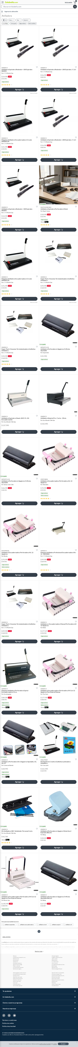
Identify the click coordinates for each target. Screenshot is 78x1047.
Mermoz (15, 956)
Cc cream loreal (55, 961)
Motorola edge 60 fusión (57, 968)
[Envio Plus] (5, 23)
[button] (39, 7)
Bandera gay (54, 966)
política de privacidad (45, 1044)
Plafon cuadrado (16, 966)
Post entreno (16, 960)
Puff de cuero (54, 981)
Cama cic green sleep (56, 984)
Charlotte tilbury (16, 984)
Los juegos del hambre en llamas (58, 964)
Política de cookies (8, 1023)
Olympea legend (55, 956)
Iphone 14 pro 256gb (17, 964)
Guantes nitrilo (16, 975)
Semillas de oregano (17, 968)
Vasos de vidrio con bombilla (58, 972)
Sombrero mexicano (17, 979)
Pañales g (54, 982)
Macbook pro (54, 960)
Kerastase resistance (17, 963)
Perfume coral (16, 958)
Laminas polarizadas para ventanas (58, 975)
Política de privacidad (9, 1026)
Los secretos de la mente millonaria (19, 974)
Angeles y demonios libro (57, 957)
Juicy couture (55, 963)
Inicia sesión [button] (68, 2)
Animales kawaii (55, 985)
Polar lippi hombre (56, 978)
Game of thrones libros (18, 978)
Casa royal (15, 982)
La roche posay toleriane (18, 967)
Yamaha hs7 (15, 961)
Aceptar (63, 1044)
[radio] (2, 84)
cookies (55, 1044)
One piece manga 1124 (56, 974)
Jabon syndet (54, 958)
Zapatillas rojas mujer (17, 977)
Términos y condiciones (9, 1020)
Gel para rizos (55, 967)
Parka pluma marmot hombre (58, 979)
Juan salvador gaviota (17, 985)
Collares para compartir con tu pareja (19, 957)
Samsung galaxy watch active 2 (19, 972)
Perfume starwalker (56, 977)
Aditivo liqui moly (17, 981)
